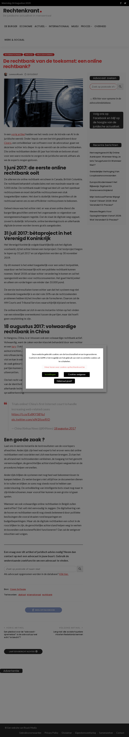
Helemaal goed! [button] (64, 381)
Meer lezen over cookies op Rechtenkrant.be (65, 367)
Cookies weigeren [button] (76, 374)
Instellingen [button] (50, 374)
